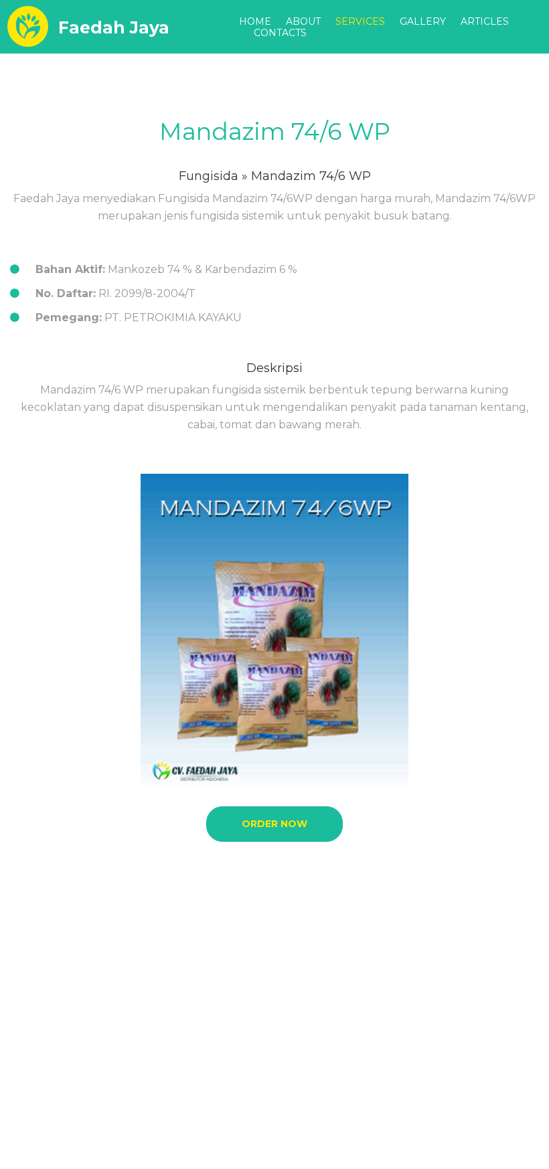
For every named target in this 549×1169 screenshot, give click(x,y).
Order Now (274, 824)
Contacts (280, 33)
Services (360, 21)
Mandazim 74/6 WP (274, 131)
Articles (485, 21)
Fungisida (208, 176)
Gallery (423, 21)
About (303, 21)
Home (255, 21)
